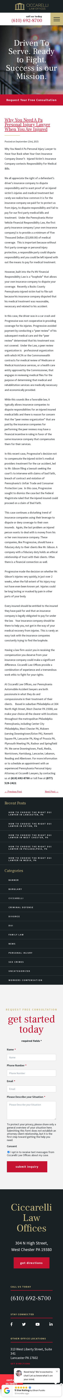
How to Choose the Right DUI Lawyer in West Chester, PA (30, 836)
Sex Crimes (16, 962)
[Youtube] (37, 1325)
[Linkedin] (51, 1325)
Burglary (15, 889)
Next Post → (51, 791)
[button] (61, 1385)
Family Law (16, 934)
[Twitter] (24, 1325)
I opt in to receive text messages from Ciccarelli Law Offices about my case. (30, 1153)
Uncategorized (19, 971)
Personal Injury (21, 952)
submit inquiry (27, 1166)
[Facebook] (11, 1325)
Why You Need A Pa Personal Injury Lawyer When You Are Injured (27, 124)
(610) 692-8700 (31, 1298)
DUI (11, 925)
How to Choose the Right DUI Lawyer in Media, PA (30, 859)
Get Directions (31, 1263)
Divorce (14, 916)
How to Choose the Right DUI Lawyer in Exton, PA (30, 824)
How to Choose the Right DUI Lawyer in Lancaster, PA (30, 813)
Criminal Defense (21, 907)
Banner (14, 880)
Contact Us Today (11, 1381)
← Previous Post (13, 791)
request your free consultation (31, 100)
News (12, 943)
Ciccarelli (16, 898)
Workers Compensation (26, 980)
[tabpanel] (32, 1359)
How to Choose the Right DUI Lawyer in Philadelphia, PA (30, 847)
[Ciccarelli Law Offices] (31, 6)
